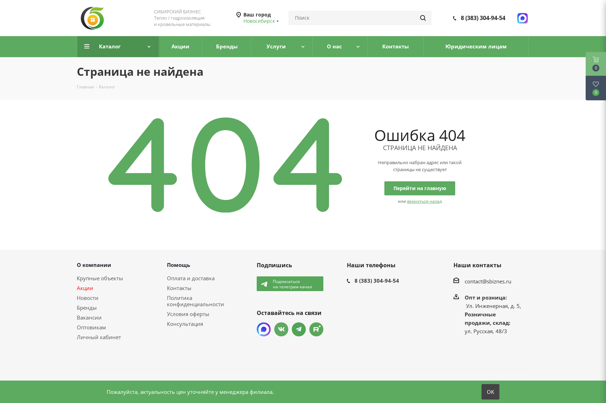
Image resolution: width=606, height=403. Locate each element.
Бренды (87, 307)
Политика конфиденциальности (195, 301)
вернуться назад (424, 201)
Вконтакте (281, 329)
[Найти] (423, 18)
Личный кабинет (99, 337)
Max (264, 329)
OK (490, 391)
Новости (88, 297)
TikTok (316, 329)
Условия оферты (188, 313)
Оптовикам (91, 327)
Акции (85, 287)
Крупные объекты (100, 278)
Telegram (299, 329)
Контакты (179, 287)
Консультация (185, 323)
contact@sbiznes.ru (488, 281)
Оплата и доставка (191, 278)
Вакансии (89, 317)
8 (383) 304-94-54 (483, 18)
